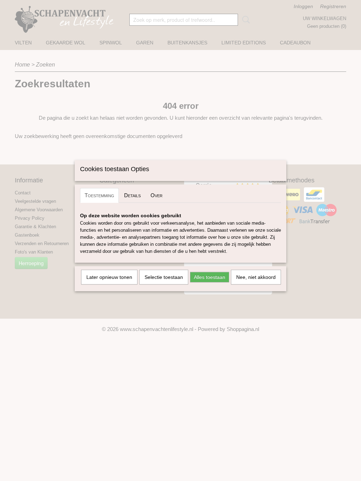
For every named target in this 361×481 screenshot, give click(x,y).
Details (132, 195)
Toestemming (99, 195)
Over (157, 195)
